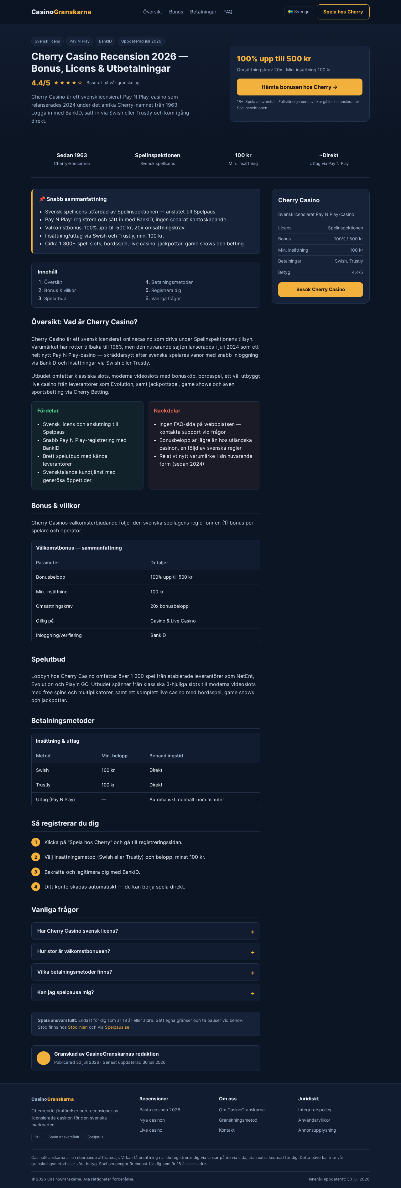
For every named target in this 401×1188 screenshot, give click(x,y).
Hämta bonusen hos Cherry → (300, 87)
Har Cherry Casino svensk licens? (77, 931)
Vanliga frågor (166, 298)
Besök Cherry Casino (320, 290)
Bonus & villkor (60, 290)
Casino (61, 12)
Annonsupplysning (317, 1130)
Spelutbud (55, 298)
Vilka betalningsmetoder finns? (74, 972)
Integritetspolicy (314, 1109)
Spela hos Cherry (343, 12)
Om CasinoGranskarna (242, 1109)
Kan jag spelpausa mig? (65, 992)
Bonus (176, 12)
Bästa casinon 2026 (159, 1109)
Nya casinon (152, 1120)
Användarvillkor (314, 1120)
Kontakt (227, 1130)
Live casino (150, 1130)
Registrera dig (166, 290)
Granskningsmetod (238, 1120)
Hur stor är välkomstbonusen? (73, 951)
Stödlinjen (78, 1027)
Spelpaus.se (117, 1027)
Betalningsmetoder (172, 282)
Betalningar (203, 12)
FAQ (227, 12)
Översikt (152, 12)
